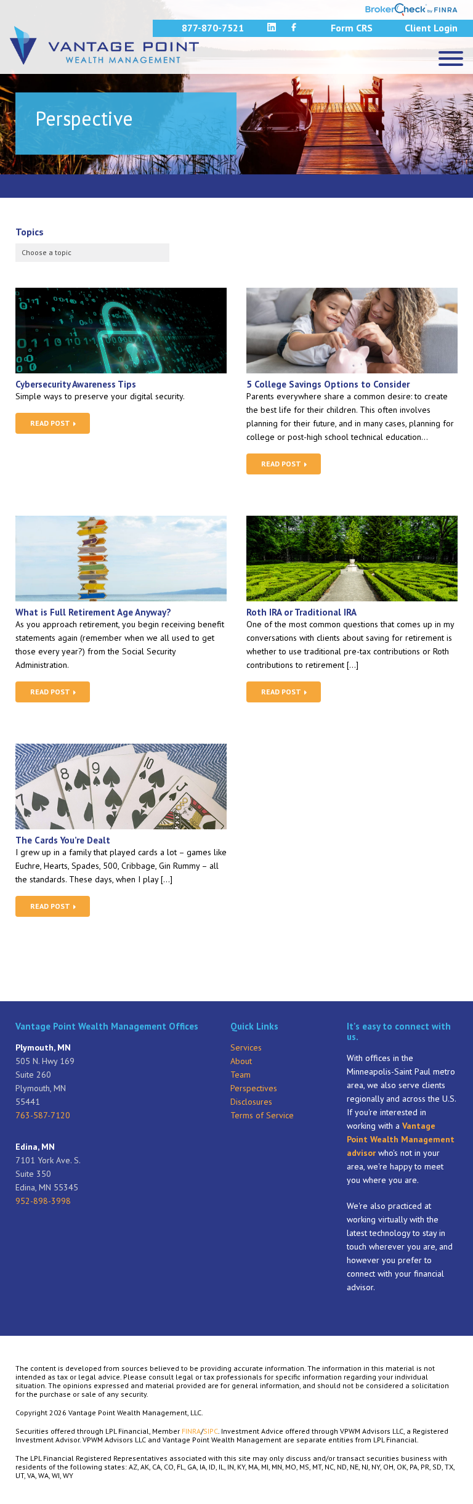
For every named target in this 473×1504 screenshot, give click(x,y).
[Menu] (451, 58)
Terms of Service (262, 1115)
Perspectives (253, 1088)
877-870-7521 (213, 28)
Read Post (51, 423)
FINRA (191, 1431)
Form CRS (352, 28)
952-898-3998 (43, 1200)
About (241, 1061)
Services (246, 1047)
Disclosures (251, 1101)
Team (240, 1074)
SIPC (210, 1431)
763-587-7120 (42, 1115)
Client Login (431, 28)
